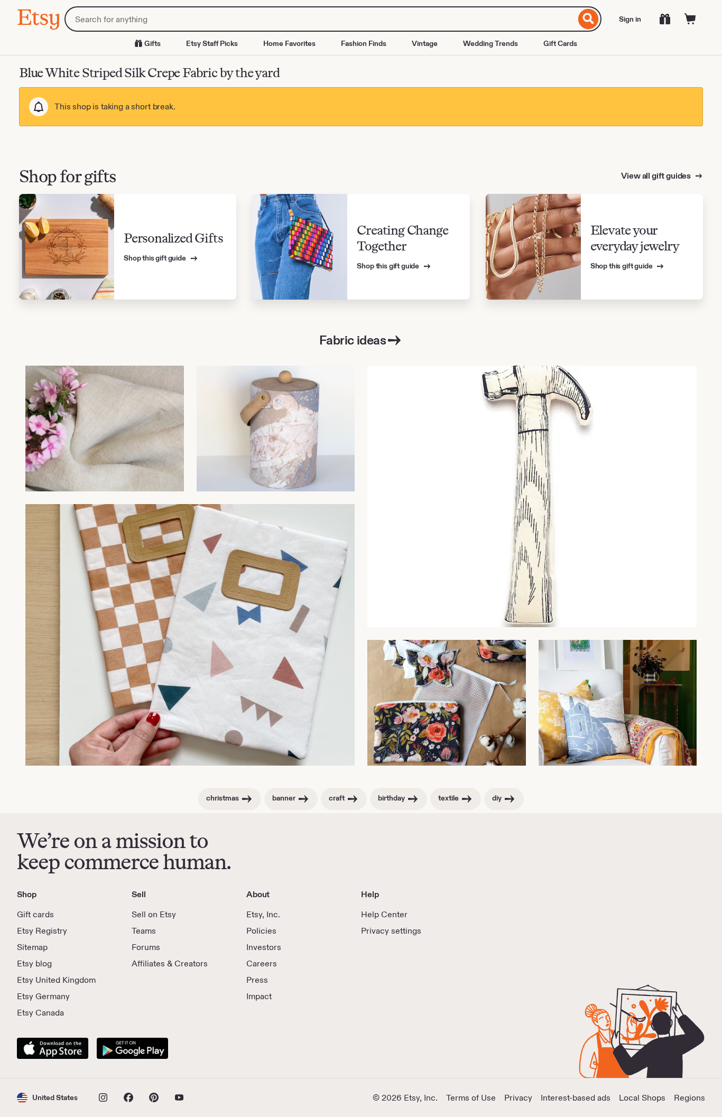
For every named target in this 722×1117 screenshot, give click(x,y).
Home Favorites (289, 43)
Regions (689, 1098)
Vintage (425, 43)
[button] (47, 1098)
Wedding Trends (490, 43)
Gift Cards (560, 43)
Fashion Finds (363, 43)
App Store (52, 1048)
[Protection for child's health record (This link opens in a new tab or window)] (190, 635)
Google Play (132, 1048)
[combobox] (320, 19)
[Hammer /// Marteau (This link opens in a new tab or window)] (532, 496)
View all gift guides (656, 176)
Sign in (630, 19)
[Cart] (690, 19)
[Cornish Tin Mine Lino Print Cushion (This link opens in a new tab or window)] (618, 703)
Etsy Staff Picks (212, 43)
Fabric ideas (352, 340)
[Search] (588, 19)
